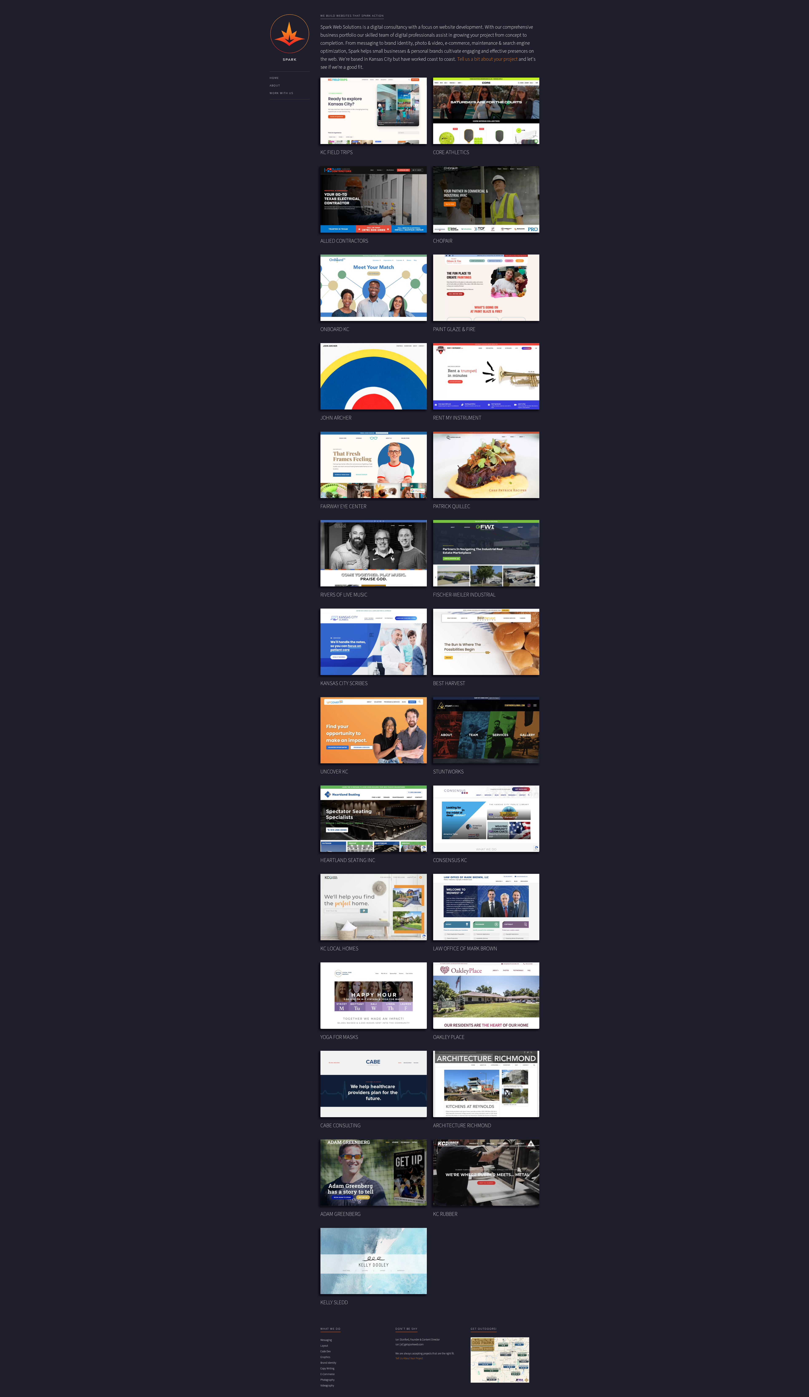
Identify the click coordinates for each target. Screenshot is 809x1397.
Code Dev (325, 1351)
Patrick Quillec (451, 507)
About (275, 86)
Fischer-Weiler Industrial (464, 595)
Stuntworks (448, 772)
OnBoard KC (334, 329)
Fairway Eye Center (343, 507)
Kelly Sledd (334, 1303)
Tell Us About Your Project (409, 1358)
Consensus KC (450, 860)
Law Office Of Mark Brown (465, 949)
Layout (324, 1346)
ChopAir (442, 241)
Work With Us (281, 93)
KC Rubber (445, 1214)
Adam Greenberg (340, 1214)
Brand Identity (328, 1363)
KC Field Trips (336, 153)
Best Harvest (449, 683)
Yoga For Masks (339, 1037)
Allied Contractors (344, 241)
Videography (327, 1386)
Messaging (326, 1340)
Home (274, 78)
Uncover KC (334, 772)
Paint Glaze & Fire (454, 329)
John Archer (335, 418)
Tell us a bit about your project (487, 59)
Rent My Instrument (457, 418)
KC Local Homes (339, 949)
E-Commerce (327, 1374)
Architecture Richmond (462, 1126)
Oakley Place (449, 1037)
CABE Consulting (340, 1126)
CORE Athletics (451, 153)
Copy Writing (327, 1368)
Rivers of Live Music (343, 595)
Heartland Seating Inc (347, 860)
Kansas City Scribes (344, 683)
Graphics (325, 1357)
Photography (327, 1380)
